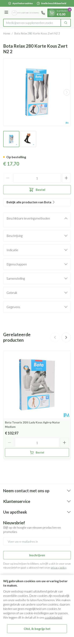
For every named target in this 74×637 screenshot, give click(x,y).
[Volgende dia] (66, 337)
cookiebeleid (53, 617)
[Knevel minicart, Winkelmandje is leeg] (51, 12)
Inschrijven (37, 555)
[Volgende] (67, 92)
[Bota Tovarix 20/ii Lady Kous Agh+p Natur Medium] (37, 384)
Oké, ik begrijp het (37, 628)
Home (6, 33)
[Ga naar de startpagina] (25, 13)
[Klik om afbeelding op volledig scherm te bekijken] (37, 92)
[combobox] (32, 23)
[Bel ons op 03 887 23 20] (43, 13)
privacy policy (58, 567)
